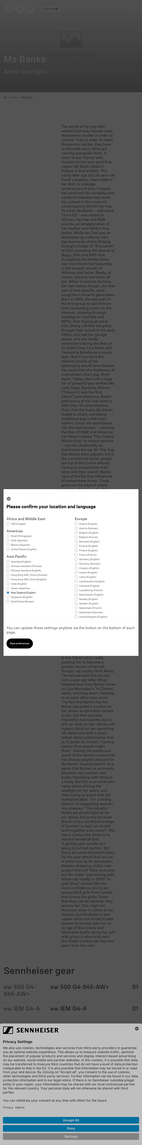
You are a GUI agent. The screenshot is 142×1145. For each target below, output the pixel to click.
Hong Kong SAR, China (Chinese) (29, 575)
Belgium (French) (88, 537)
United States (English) (23, 549)
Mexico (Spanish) (20, 545)
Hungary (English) (89, 568)
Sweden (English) (88, 604)
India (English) (19, 584)
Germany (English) (89, 559)
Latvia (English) (87, 577)
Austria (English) (88, 524)
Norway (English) (88, 599)
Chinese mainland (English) (26, 571)
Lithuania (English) (89, 586)
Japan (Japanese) (20, 588)
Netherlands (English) (91, 595)
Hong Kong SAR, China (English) (29, 579)
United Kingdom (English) (93, 617)
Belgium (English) (88, 533)
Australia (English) (21, 562)
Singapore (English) (22, 597)
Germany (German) (89, 564)
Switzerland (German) (91, 612)
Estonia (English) (88, 546)
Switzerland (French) (90, 608)
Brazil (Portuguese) (21, 536)
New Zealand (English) (23, 593)
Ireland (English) (88, 573)
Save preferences (19, 643)
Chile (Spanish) (19, 540)
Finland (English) (88, 550)
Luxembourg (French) (91, 590)
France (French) (88, 555)
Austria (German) (88, 528)
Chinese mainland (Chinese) (26, 566)
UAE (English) (18, 524)
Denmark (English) (89, 542)
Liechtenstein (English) (92, 581)
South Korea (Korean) (22, 602)
